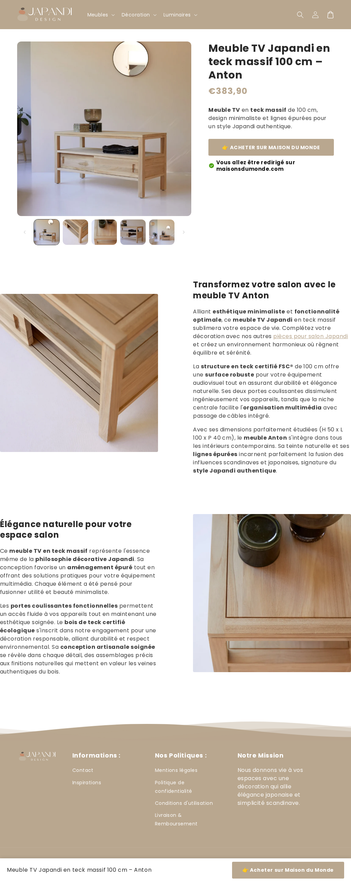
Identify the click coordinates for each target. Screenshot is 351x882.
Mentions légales (176, 770)
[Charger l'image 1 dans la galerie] (46, 232)
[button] (300, 14)
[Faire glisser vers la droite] (183, 232)
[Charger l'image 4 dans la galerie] (133, 232)
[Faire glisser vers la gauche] (24, 232)
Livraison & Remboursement (176, 819)
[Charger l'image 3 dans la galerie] (104, 232)
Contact (83, 770)
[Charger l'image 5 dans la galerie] (161, 232)
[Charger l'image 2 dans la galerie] (75, 232)
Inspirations (86, 782)
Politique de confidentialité (173, 787)
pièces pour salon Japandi (310, 336)
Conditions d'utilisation (184, 803)
